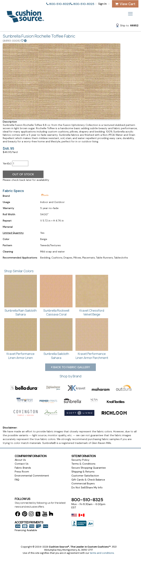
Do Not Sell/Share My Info (87, 487)
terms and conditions (102, 553)
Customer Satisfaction (85, 475)
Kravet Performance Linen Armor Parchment (92, 356)
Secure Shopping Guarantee (88, 467)
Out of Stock (23, 174)
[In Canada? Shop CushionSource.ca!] (81, 517)
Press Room (22, 471)
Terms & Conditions (83, 463)
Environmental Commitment (32, 475)
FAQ (17, 479)
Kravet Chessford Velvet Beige (91, 312)
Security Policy (80, 459)
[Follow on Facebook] (18, 514)
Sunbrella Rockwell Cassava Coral (56, 312)
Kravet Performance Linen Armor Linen (21, 356)
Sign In (102, 4)
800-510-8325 (59, 4)
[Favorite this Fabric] (22, 40)
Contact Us (21, 463)
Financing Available (26, 530)
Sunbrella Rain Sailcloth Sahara (21, 312)
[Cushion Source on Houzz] (51, 514)
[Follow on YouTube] (44, 514)
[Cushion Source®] (25, 20)
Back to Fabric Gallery (71, 367)
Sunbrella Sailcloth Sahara (56, 356)
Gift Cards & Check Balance (88, 479)
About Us (20, 459)
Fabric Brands (23, 467)
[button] (127, 26)
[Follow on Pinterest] (24, 514)
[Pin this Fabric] (25, 40)
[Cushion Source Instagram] (31, 514)
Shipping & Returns (83, 471)
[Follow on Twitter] (38, 514)
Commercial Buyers (83, 483)
